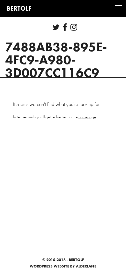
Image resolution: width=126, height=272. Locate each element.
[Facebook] (65, 27)
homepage (87, 117)
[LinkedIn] (73, 27)
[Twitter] (55, 27)
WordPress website (49, 266)
